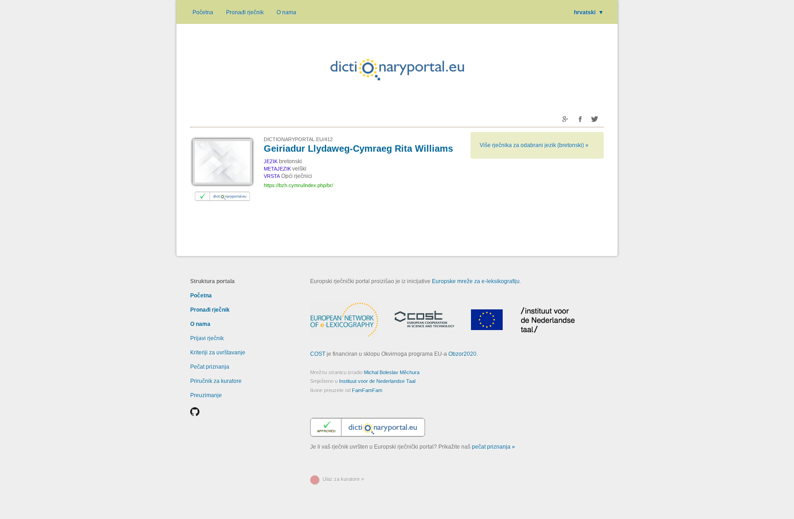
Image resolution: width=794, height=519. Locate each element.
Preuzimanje (206, 395)
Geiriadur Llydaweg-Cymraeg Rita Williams (358, 148)
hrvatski (589, 12)
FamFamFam (367, 390)
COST (317, 354)
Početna (203, 12)
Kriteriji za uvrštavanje (217, 352)
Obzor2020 (462, 354)
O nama (286, 12)
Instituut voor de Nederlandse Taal (377, 381)
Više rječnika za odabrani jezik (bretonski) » (534, 145)
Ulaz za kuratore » (343, 479)
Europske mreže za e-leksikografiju (476, 281)
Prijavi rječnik (207, 338)
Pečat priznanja (209, 367)
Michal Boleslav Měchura (392, 372)
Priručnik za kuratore (216, 381)
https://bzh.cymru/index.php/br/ (298, 185)
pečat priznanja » (493, 447)
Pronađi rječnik (245, 12)
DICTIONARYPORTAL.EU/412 (298, 139)
